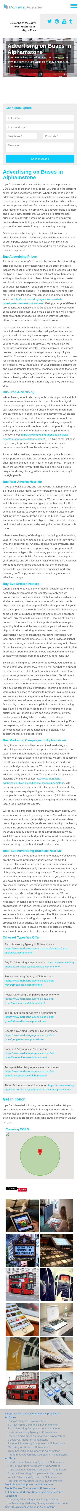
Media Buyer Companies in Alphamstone (29, 1484)
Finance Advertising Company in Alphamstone (35, 1473)
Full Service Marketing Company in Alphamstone (33, 1491)
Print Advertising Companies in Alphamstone (34, 1428)
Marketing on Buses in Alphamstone (29, 1447)
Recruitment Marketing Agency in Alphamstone (35, 1480)
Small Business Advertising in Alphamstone (30, 1506)
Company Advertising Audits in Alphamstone (33, 1499)
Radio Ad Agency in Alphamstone (27, 1420)
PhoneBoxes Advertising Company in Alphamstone (37, 1454)
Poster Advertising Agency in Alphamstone (32, 1432)
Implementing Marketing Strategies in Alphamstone (38, 1503)
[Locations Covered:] (4, 5)
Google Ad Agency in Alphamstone (28, 1439)
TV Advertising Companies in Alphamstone (33, 1424)
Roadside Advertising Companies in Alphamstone (36, 1435)
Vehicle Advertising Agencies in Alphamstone (34, 1476)
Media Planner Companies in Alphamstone (30, 1488)
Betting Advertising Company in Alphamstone (34, 1465)
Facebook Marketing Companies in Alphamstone (36, 1443)
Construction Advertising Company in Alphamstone (37, 1469)
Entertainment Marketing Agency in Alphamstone (36, 1462)
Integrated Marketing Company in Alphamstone (32, 1413)
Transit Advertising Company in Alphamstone (34, 1450)
